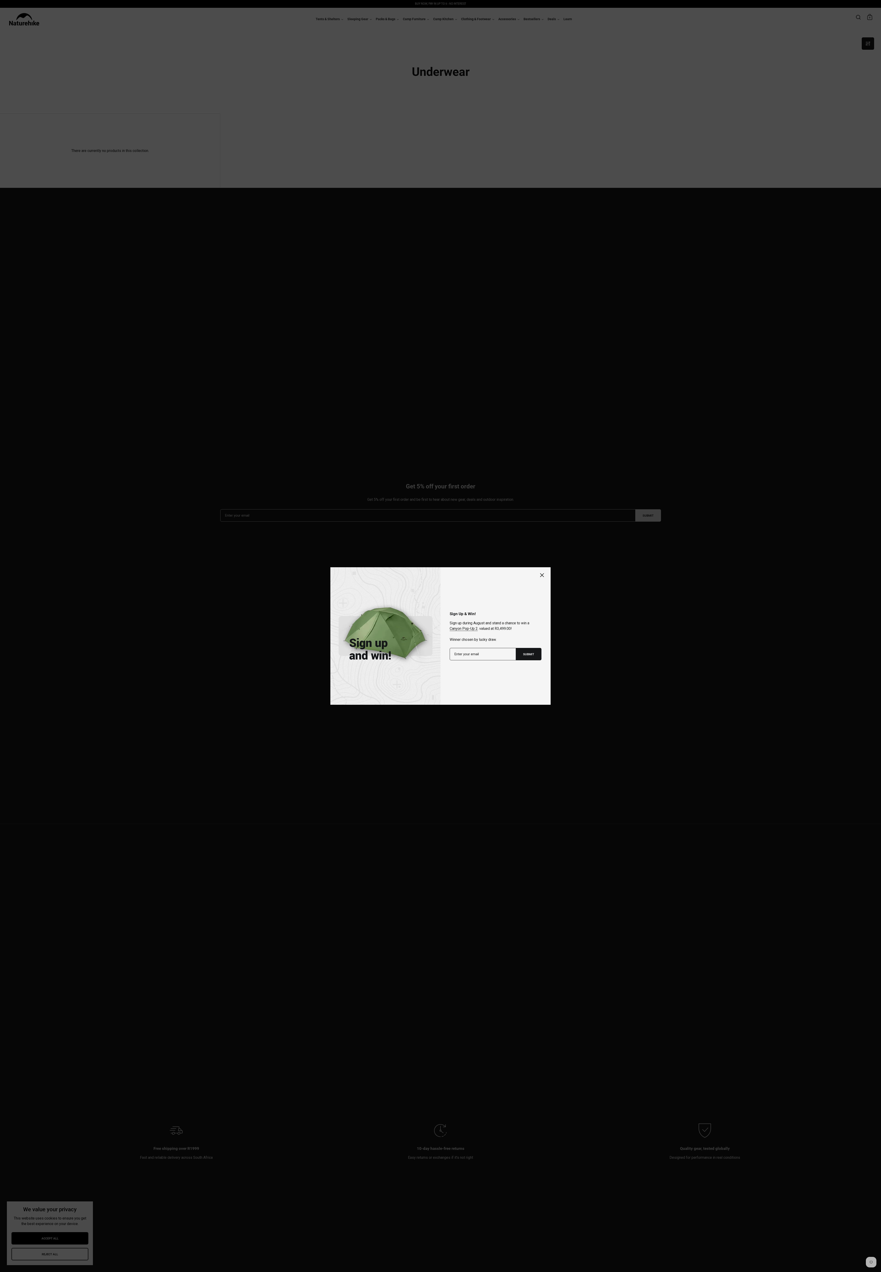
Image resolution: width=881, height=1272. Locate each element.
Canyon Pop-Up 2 (464, 628)
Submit (528, 654)
